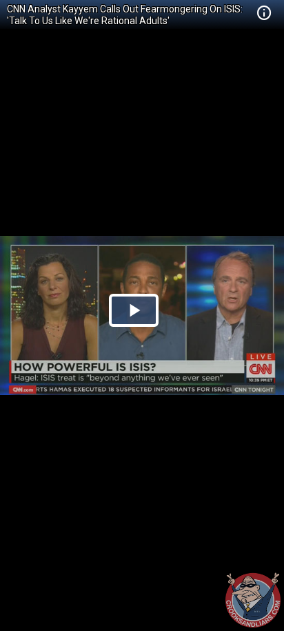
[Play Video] (134, 310)
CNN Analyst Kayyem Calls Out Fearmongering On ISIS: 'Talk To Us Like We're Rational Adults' (125, 14)
